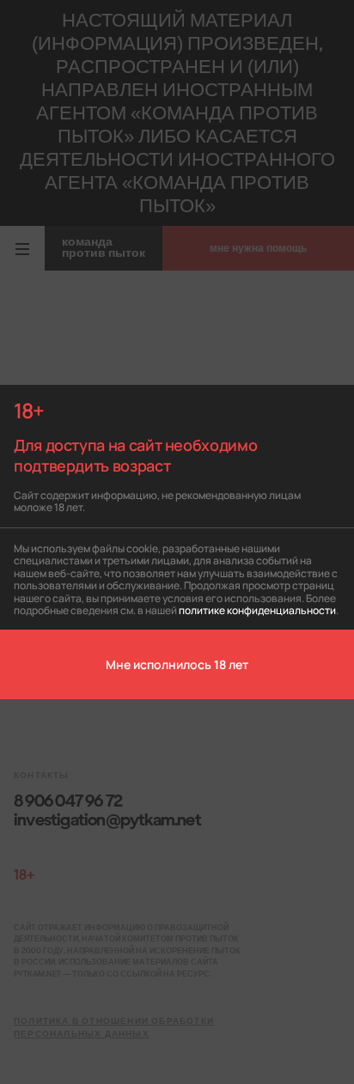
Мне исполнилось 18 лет (177, 664)
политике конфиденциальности (257, 609)
